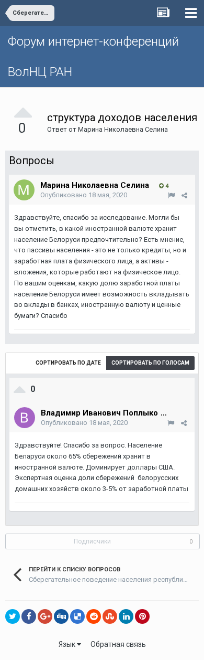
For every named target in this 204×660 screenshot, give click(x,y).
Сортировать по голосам (150, 363)
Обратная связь (118, 644)
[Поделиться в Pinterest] (142, 616)
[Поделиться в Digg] (61, 616)
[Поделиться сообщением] (184, 195)
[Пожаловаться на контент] (171, 195)
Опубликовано (83, 195)
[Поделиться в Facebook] (28, 616)
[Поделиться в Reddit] (93, 616)
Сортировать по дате (68, 363)
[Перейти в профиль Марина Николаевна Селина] (24, 189)
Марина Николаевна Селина (123, 129)
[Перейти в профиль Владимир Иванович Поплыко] (24, 417)
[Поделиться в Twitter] (12, 616)
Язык (68, 644)
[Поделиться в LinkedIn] (126, 616)
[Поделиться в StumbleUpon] (110, 616)
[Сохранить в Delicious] (77, 616)
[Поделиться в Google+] (45, 616)
